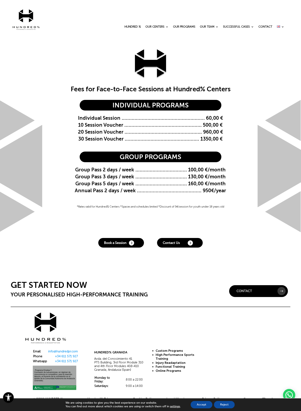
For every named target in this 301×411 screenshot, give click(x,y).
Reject (224, 404)
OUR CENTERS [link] (154, 26)
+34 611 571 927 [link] (66, 356)
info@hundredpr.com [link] (63, 351)
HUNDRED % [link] (132, 26)
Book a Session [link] (115, 243)
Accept (201, 404)
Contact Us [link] (171, 243)
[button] (289, 395)
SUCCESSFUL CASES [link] (236, 26)
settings (175, 406)
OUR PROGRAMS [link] (184, 26)
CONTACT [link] (265, 26)
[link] (8, 397)
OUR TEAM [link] (207, 26)
